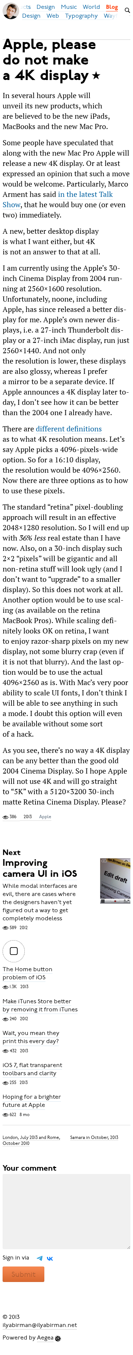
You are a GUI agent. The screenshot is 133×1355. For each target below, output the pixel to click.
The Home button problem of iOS (27, 973)
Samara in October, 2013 (94, 1137)
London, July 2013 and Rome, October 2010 (31, 1140)
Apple (45, 817)
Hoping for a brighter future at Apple (32, 1101)
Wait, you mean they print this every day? (31, 1037)
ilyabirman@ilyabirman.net (40, 1325)
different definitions (69, 429)
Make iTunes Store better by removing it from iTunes (40, 1005)
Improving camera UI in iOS (40, 869)
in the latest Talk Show (58, 199)
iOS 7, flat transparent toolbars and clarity (32, 1069)
